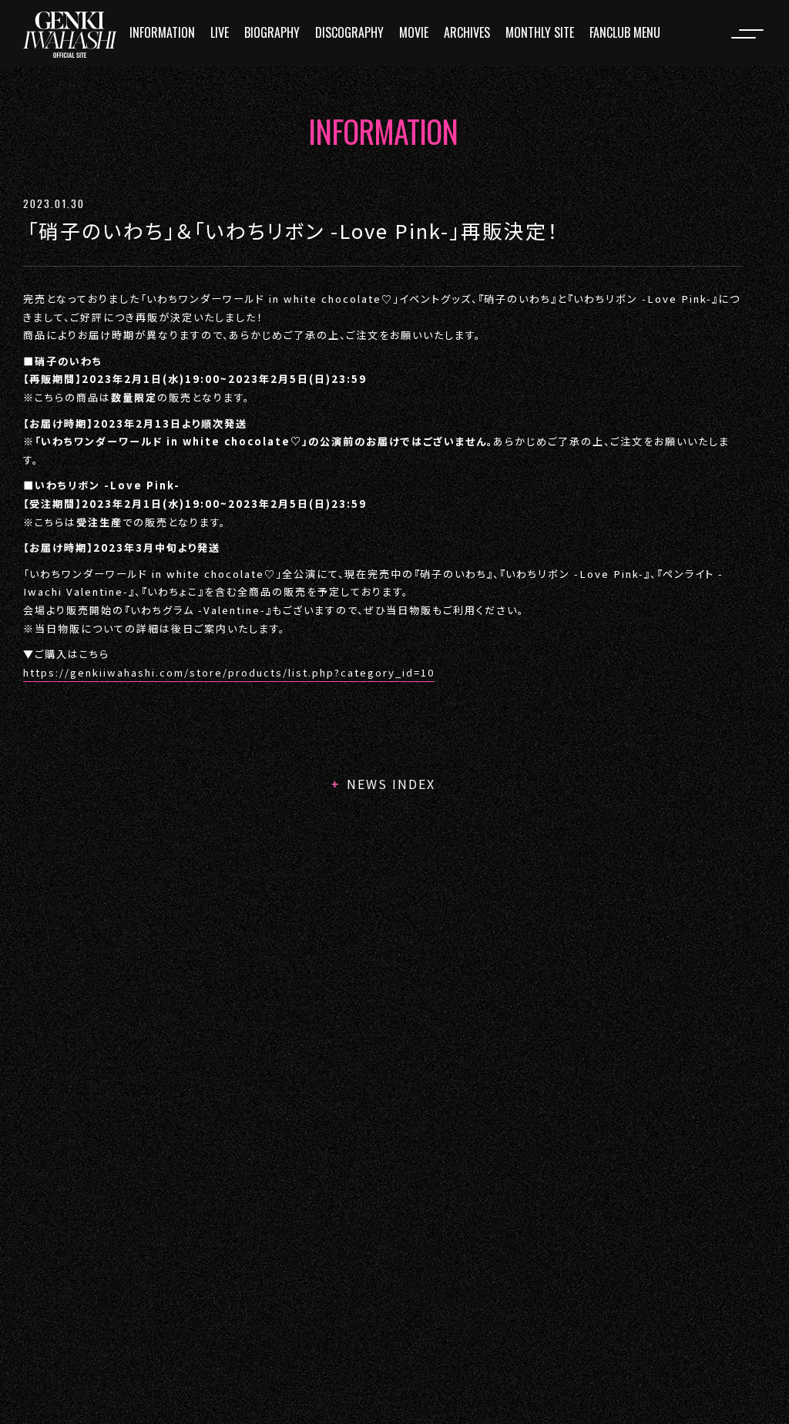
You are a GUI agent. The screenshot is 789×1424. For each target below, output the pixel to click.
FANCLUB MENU (624, 32)
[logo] (70, 35)
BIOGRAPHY (272, 32)
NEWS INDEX (391, 783)
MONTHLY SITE (539, 32)
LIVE (219, 32)
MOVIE (413, 32)
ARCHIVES (467, 32)
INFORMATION (162, 32)
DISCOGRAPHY (349, 32)
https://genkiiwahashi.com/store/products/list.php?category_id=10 (229, 672)
